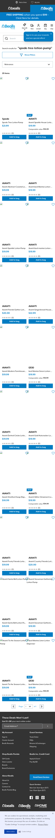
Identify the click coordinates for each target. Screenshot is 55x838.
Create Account (8, 740)
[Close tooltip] (51, 33)
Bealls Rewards (8, 743)
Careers (5, 783)
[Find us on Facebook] (31, 797)
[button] (25, 832)
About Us (5, 780)
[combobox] (27, 64)
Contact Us (6, 787)
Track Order (34, 737)
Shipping (33, 746)
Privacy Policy (43, 824)
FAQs (31, 740)
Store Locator (7, 762)
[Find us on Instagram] (37, 797)
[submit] (47, 726)
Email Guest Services (41, 777)
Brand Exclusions (8, 768)
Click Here (21, 18)
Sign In (4, 737)
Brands (4, 765)
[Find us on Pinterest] (43, 797)
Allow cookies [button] (11, 831)
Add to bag (17, 137)
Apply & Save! (35, 759)
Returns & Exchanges (38, 743)
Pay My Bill (34, 762)
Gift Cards (6, 759)
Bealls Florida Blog (9, 790)
